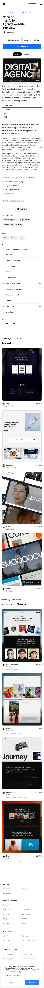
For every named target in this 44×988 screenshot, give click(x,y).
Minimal (13, 238)
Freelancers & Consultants (13, 225)
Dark (21, 238)
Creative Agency (9, 220)
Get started (31, 4)
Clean (6, 238)
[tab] (22, 106)
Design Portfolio (24, 220)
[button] (41, 4)
